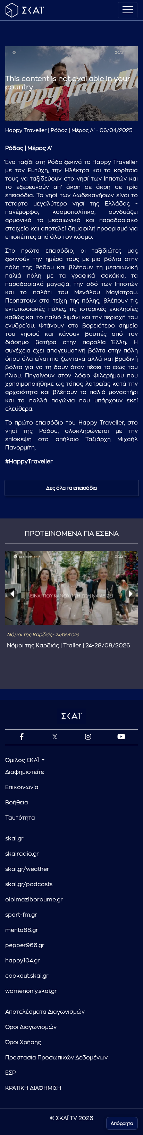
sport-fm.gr (21, 915)
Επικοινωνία (22, 787)
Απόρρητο (122, 1123)
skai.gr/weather (27, 869)
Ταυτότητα (20, 818)
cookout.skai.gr (27, 976)
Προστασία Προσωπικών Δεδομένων (56, 1057)
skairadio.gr (22, 854)
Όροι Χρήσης (23, 1042)
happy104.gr (22, 960)
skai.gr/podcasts (28, 884)
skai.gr (14, 838)
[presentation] (12, 593)
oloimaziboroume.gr (34, 899)
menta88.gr (21, 930)
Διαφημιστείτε (24, 772)
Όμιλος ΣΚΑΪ (22, 760)
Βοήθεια (16, 802)
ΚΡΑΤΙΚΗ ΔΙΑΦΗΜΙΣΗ (33, 1088)
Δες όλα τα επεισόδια (71, 488)
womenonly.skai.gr (31, 991)
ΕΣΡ (10, 1073)
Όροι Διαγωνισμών (31, 1027)
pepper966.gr (24, 945)
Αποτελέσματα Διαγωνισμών (45, 1012)
